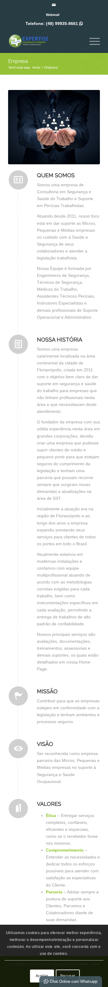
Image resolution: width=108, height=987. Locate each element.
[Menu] (91, 41)
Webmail (52, 15)
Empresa (18, 61)
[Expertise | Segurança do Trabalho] (45, 41)
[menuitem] (52, 14)
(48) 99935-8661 (64, 23)
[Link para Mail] (54, 4)
